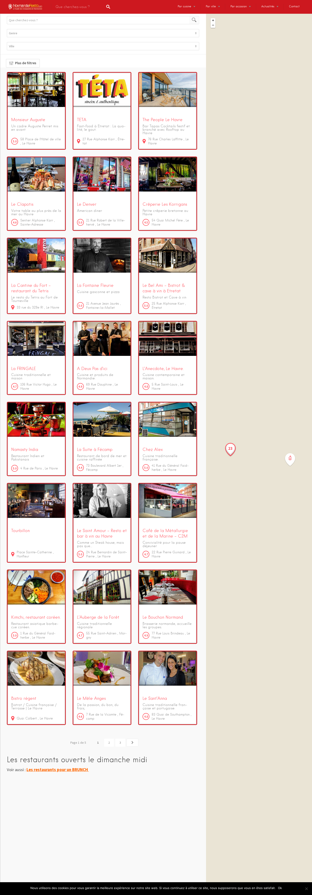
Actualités (267, 6)
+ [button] (213, 20)
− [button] (213, 25)
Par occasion (238, 6)
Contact (294, 6)
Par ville (211, 6)
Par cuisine (184, 6)
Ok (280, 888)
